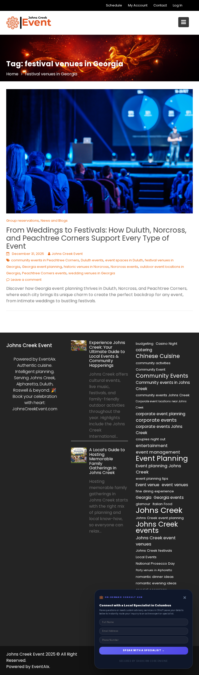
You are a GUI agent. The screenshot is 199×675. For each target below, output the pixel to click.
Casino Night (166, 343)
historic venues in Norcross (86, 266)
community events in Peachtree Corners (45, 260)
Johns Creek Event (67, 253)
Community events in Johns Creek (163, 385)
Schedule (114, 5)
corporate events (156, 420)
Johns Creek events (157, 527)
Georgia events (169, 497)
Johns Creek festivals (154, 550)
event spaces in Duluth (124, 260)
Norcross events (124, 266)
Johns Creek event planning (160, 517)
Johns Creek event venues (156, 541)
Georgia (143, 497)
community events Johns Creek (163, 395)
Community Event (150, 369)
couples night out (150, 439)
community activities (153, 363)
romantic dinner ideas (155, 576)
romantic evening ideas (156, 583)
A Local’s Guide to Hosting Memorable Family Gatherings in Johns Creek (107, 461)
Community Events (162, 376)
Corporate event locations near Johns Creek (161, 404)
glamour (143, 503)
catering (144, 350)
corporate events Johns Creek (159, 429)
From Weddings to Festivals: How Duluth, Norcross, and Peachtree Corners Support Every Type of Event (96, 238)
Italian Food (162, 503)
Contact (160, 5)
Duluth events (92, 260)
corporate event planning (160, 414)
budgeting (144, 343)
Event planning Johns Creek (158, 469)
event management (158, 452)
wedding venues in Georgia (91, 273)
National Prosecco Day (155, 563)
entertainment (152, 445)
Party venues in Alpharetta (154, 570)
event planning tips (152, 478)
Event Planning (162, 458)
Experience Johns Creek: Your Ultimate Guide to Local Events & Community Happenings (107, 354)
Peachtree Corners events (44, 273)
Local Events (146, 557)
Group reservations (22, 220)
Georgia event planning (42, 266)
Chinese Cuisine (158, 356)
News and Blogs (54, 220)
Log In (177, 5)
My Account (137, 5)
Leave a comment (26, 279)
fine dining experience (155, 491)
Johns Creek (159, 510)
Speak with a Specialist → (143, 650)
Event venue (147, 484)
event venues (175, 484)
